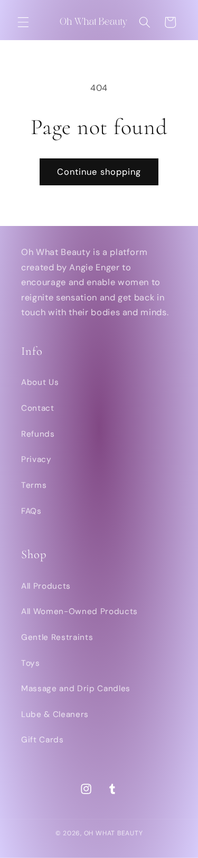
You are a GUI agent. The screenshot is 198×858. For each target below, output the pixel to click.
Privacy (36, 459)
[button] (23, 22)
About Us (40, 382)
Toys (30, 663)
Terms (33, 485)
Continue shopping (99, 171)
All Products (46, 586)
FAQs (31, 511)
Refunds (38, 434)
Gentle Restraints (57, 637)
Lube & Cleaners (55, 714)
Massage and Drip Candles (75, 688)
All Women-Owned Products (79, 611)
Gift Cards (42, 739)
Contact (37, 408)
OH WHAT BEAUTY (113, 833)
